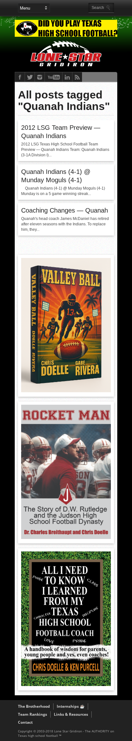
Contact (25, 722)
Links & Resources (71, 714)
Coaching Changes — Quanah (64, 210)
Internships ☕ (71, 706)
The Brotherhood (34, 706)
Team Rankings (32, 714)
